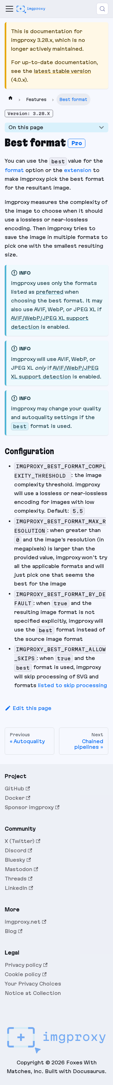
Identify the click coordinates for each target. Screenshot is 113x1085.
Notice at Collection (33, 993)
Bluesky (15, 860)
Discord (15, 850)
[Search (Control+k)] (102, 9)
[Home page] (10, 99)
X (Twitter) (20, 841)
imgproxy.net (22, 922)
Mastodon (18, 869)
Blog (11, 931)
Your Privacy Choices (33, 983)
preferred (49, 292)
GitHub (14, 788)
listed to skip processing (72, 685)
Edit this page (32, 708)
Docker (14, 798)
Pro (77, 143)
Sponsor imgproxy (29, 807)
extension (77, 170)
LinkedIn (16, 888)
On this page (25, 127)
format (14, 170)
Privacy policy (23, 965)
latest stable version (62, 71)
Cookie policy (23, 974)
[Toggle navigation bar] (9, 8)
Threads (16, 878)
